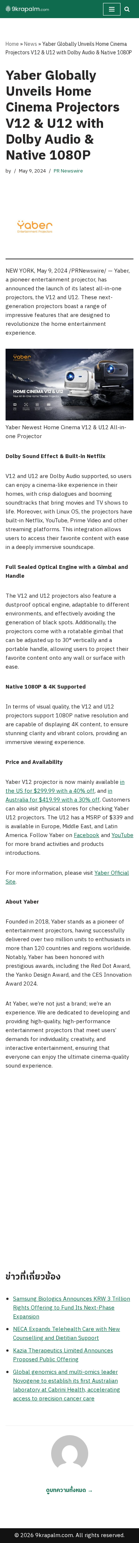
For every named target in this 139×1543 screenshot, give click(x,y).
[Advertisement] (69, 1171)
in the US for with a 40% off (65, 787)
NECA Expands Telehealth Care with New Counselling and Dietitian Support (66, 1334)
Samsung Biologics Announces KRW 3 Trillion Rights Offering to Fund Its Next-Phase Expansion (71, 1307)
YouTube (122, 835)
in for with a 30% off (59, 795)
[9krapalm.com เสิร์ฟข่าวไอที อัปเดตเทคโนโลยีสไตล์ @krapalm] (28, 9)
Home (12, 44)
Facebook (86, 835)
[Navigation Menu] (111, 9)
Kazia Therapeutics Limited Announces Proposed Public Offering (63, 1355)
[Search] (127, 9)
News (30, 44)
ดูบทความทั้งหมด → (69, 1490)
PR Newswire (68, 171)
